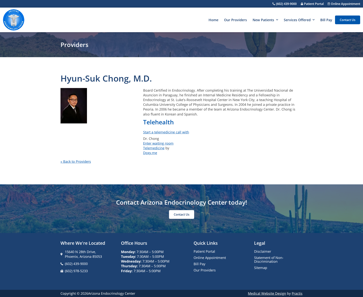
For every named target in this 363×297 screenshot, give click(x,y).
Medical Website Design (267, 293)
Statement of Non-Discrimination (268, 259)
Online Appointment (210, 258)
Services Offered (297, 20)
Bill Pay (326, 20)
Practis (297, 293)
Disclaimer (262, 251)
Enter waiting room (158, 143)
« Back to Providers (75, 161)
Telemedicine (153, 148)
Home (213, 20)
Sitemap (260, 268)
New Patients (263, 20)
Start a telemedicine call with (166, 132)
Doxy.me (150, 152)
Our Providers (235, 20)
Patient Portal (204, 251)
